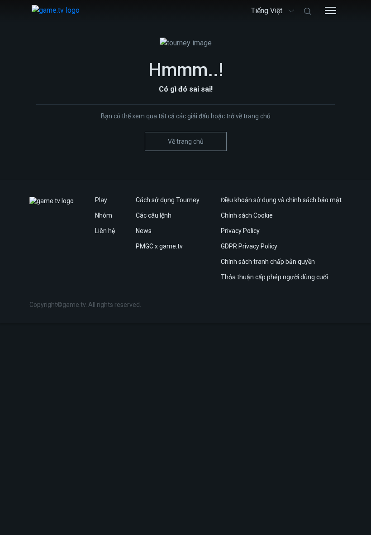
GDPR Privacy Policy (249, 246)
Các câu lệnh (153, 215)
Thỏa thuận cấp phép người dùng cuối (274, 277)
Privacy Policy (240, 230)
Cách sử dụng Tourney (168, 200)
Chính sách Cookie (247, 215)
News (144, 230)
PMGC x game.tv (159, 246)
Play (101, 200)
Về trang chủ (186, 141)
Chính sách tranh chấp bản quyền (268, 261)
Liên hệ (105, 230)
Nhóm (103, 215)
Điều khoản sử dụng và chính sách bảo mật (281, 200)
